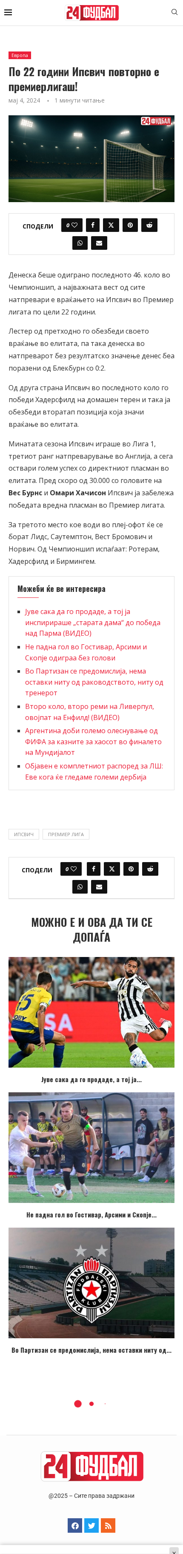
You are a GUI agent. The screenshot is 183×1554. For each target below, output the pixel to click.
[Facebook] (75, 1525)
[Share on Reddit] (149, 225)
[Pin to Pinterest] (130, 225)
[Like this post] (74, 225)
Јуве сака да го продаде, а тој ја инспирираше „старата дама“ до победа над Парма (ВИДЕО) (92, 622)
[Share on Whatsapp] (80, 243)
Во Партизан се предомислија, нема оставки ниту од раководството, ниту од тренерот (94, 681)
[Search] (174, 13)
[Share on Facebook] (93, 225)
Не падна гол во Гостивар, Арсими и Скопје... (91, 1214)
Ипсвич (24, 834)
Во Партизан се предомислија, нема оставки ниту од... (91, 1349)
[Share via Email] (99, 243)
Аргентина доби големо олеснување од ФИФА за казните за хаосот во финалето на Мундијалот (93, 741)
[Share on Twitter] (111, 225)
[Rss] (108, 1525)
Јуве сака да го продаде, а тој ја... (91, 1079)
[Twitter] (91, 1525)
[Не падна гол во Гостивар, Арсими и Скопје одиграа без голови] (91, 1147)
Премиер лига (66, 834)
